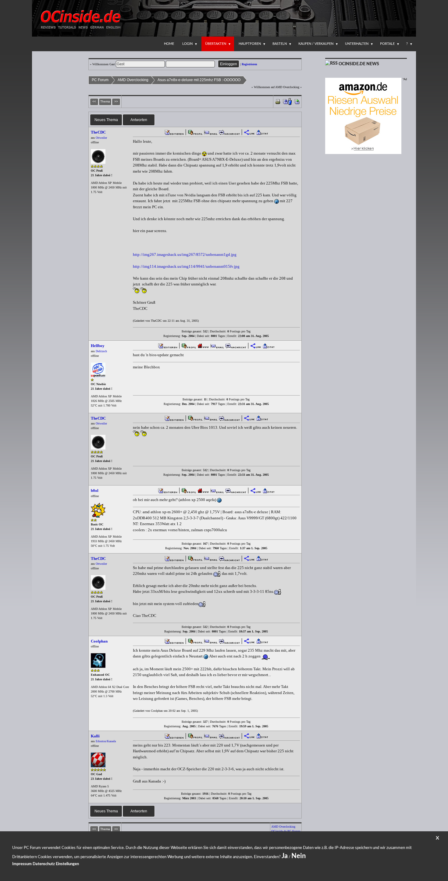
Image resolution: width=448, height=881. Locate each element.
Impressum (22, 864)
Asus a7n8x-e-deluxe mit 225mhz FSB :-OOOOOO (199, 80)
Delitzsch (101, 351)
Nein (298, 856)
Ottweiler (101, 137)
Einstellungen (67, 864)
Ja (285, 856)
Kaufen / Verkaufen (315, 43)
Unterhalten (356, 43)
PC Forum (100, 80)
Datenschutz (44, 864)
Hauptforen (250, 43)
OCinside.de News (359, 64)
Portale (387, 43)
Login (187, 43)
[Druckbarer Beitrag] (277, 101)
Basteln (279, 43)
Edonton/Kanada (106, 741)
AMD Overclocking (133, 80)
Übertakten (215, 43)
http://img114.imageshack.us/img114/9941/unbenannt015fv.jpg (186, 266)
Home (169, 43)
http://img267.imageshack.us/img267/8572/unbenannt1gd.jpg (184, 254)
